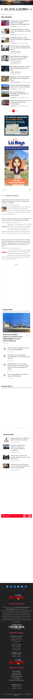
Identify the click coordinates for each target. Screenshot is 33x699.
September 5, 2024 (16, 73)
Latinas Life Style (16, 673)
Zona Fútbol (16, 678)
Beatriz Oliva (14, 26)
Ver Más (16, 264)
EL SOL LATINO (16, 9)
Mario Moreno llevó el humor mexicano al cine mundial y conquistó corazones (19, 58)
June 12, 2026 (22, 26)
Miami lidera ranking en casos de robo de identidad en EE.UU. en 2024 (20, 68)
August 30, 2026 (15, 442)
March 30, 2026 (23, 34)
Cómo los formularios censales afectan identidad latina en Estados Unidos (20, 31)
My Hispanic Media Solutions (16, 680)
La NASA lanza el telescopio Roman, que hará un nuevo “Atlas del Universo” (20, 457)
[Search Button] (31, 9)
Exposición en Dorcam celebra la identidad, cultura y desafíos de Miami (20, 78)
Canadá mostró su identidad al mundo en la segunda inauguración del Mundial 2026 (19, 22)
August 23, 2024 (26, 82)
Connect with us (6, 386)
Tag (6, 14)
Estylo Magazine (16, 671)
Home (2, 14)
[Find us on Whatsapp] (25, 586)
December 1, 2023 (23, 97)
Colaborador (14, 89)
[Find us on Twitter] (14, 586)
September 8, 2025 (16, 63)
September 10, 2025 (16, 53)
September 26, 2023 (24, 106)
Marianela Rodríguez (16, 51)
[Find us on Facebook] (7, 586)
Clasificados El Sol (16, 675)
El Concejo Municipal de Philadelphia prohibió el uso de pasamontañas (19, 93)
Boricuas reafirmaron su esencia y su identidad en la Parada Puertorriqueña (20, 102)
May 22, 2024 (22, 89)
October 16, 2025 (23, 43)
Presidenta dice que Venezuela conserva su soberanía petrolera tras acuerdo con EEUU (20, 466)
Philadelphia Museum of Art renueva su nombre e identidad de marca (20, 39)
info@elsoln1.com (16, 653)
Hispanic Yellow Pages (16, 676)
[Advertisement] (16, 286)
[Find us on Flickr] (22, 586)
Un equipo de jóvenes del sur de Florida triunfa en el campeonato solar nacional (19, 356)
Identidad (11, 14)
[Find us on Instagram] (11, 586)
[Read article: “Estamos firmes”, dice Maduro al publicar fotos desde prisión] (6, 439)
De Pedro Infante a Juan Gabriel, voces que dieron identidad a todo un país (20, 47)
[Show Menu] (2, 9)
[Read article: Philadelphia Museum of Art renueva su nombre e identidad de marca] (5, 40)
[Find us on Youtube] (18, 586)
